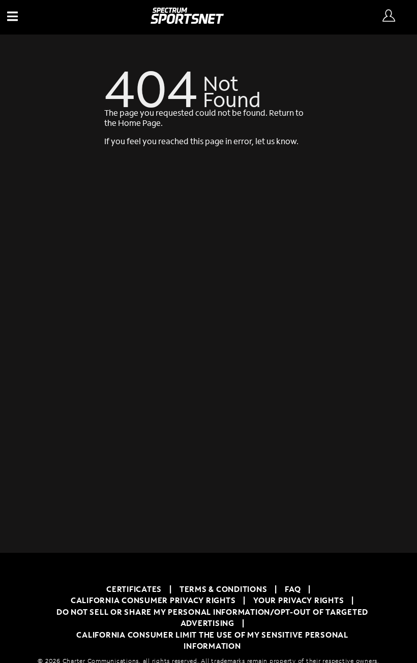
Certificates (134, 589)
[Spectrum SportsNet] (187, 20)
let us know (275, 141)
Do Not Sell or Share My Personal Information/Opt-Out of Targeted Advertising (212, 617)
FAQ (293, 589)
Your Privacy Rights (298, 600)
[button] (15, 17)
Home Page (139, 122)
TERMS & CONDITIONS (223, 589)
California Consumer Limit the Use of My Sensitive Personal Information (212, 640)
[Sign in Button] (388, 16)
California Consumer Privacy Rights (153, 600)
